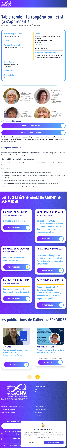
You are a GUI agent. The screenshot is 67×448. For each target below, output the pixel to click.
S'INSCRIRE (16, 439)
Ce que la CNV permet (8, 412)
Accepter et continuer (53, 442)
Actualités (38, 415)
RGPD (37, 389)
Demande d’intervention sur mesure (12, 406)
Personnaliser (33, 442)
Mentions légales (40, 386)
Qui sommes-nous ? (41, 409)
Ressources (38, 412)
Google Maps (39, 44)
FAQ (36, 392)
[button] (37, 377)
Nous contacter (39, 406)
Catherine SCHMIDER (10, 25)
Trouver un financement (8, 409)
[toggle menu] (63, 4)
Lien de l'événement (41, 48)
